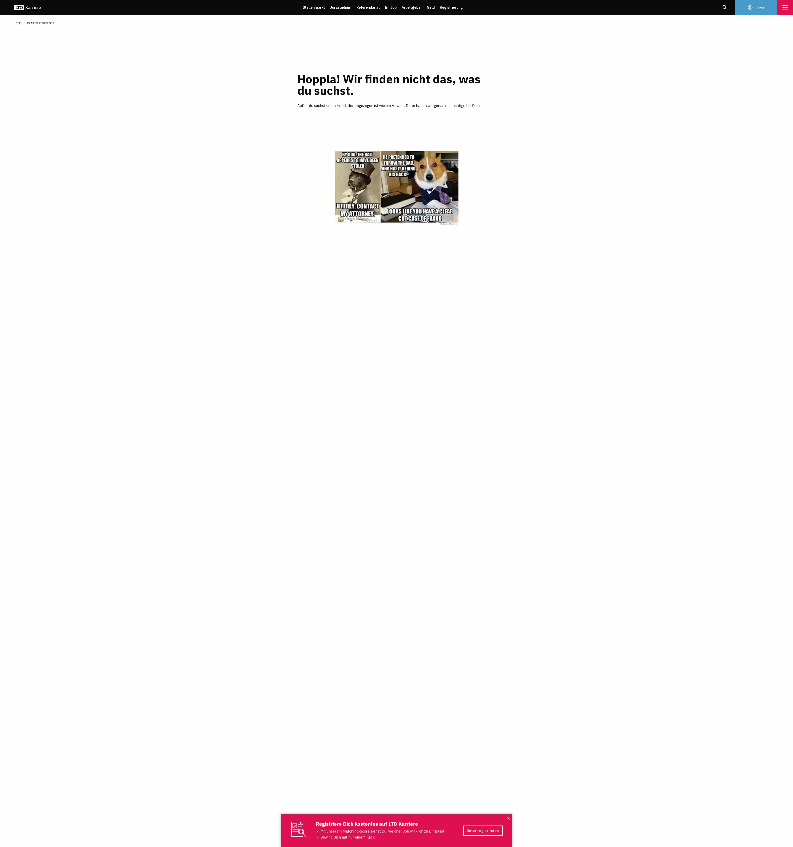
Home (18, 22)
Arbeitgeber (412, 7)
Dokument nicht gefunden (40, 22)
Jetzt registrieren (483, 831)
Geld (431, 7)
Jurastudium (340, 7)
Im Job (391, 7)
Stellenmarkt (314, 7)
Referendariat (368, 7)
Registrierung (451, 7)
